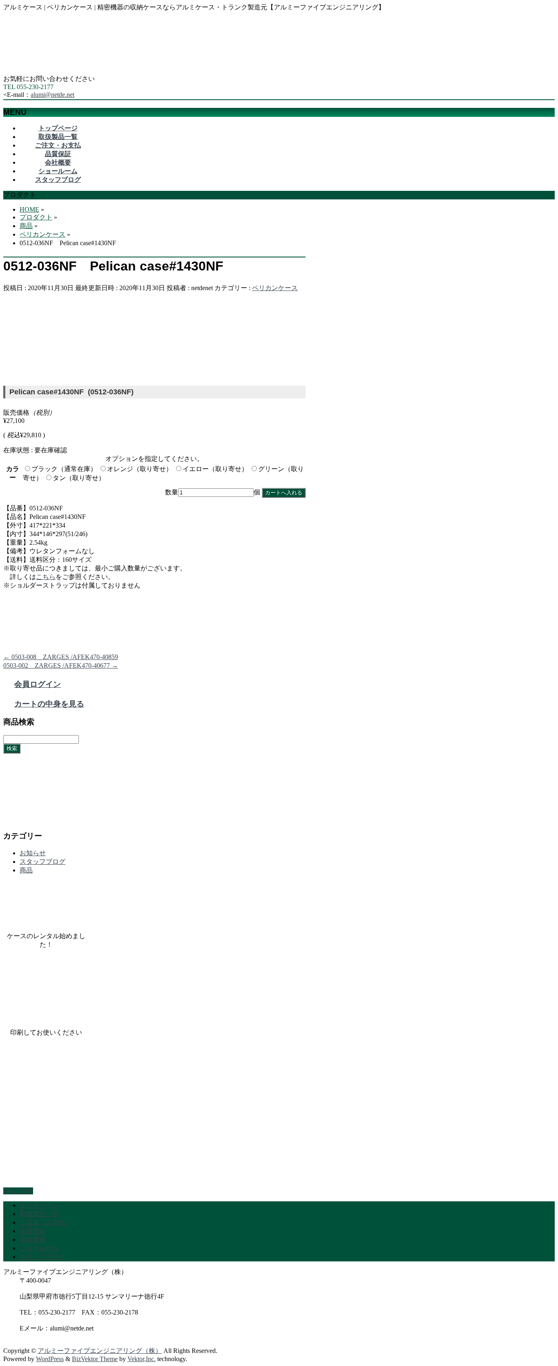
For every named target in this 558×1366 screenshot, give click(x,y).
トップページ (39, 1205)
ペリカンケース (275, 287)
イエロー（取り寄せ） (215, 468)
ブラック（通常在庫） (64, 468)
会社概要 (33, 1239)
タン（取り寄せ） (79, 477)
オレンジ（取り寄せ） (139, 468)
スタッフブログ (42, 861)
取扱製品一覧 (39, 1213)
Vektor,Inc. (141, 1358)
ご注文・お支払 (42, 1222)
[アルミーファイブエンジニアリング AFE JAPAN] (64, 70)
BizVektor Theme (95, 1358)
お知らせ (33, 853)
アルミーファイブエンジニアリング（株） (100, 1350)
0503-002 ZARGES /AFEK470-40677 (60, 665)
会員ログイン (37, 684)
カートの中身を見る (49, 704)
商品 (26, 870)
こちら (46, 576)
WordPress (50, 1358)
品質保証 (33, 1230)
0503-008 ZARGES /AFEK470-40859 (60, 656)
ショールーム (39, 1248)
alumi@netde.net (52, 94)
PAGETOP (18, 1190)
